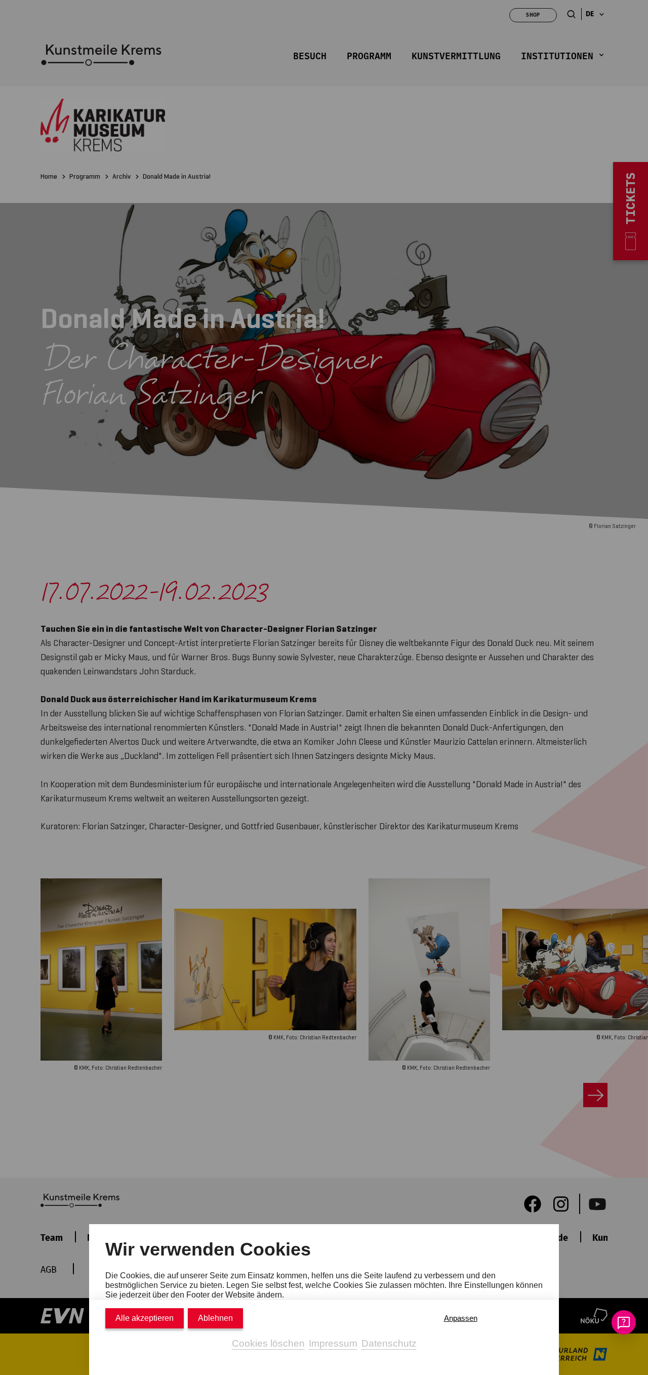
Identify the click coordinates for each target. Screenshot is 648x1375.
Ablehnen (215, 1318)
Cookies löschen (268, 1343)
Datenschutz (389, 1343)
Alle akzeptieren (144, 1318)
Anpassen (460, 1318)
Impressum (333, 1343)
